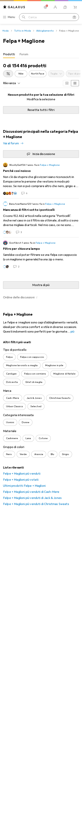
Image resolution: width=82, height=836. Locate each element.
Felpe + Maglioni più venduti (21, 474)
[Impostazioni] (45, 7)
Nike (21, 73)
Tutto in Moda (22, 30)
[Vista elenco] (75, 83)
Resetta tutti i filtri (41, 110)
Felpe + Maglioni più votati (21, 480)
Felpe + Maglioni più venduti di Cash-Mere (31, 492)
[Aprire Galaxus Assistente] (65, 7)
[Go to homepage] (14, 7)
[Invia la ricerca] (23, 17)
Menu (11, 17)
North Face (37, 73)
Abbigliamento (45, 30)
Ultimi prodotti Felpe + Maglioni (24, 486)
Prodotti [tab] (9, 54)
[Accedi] (55, 7)
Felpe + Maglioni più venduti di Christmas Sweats (36, 504)
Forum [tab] (23, 54)
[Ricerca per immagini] (74, 17)
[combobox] (8, 73)
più (72, 331)
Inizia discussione (43, 154)
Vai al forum (11, 143)
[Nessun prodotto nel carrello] (75, 7)
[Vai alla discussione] (41, 179)
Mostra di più (41, 285)
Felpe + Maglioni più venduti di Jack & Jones (32, 498)
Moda (5, 30)
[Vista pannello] (67, 83)
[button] (37, 297)
